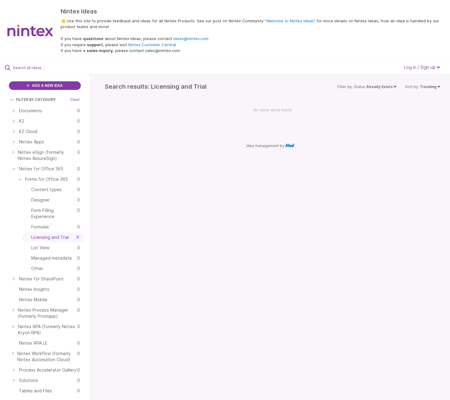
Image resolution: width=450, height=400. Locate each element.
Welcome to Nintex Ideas (290, 20)
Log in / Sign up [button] (420, 67)
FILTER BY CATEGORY (36, 99)
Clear (75, 99)
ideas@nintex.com (190, 38)
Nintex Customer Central (152, 44)
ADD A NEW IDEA (47, 85)
